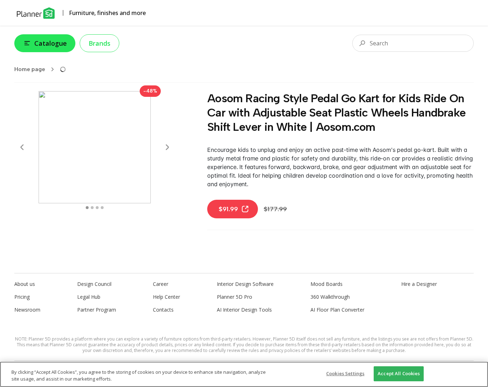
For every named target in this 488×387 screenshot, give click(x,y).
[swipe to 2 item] (97, 207)
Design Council (94, 284)
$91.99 (228, 209)
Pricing (22, 296)
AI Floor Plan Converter (337, 309)
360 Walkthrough (330, 296)
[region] (244, 374)
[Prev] (22, 147)
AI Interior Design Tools (244, 309)
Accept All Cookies (399, 373)
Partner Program (96, 309)
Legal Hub (88, 296)
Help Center (166, 296)
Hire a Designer (419, 284)
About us (24, 284)
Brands (99, 43)
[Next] (167, 147)
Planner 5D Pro (234, 296)
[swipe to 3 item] (102, 207)
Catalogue (50, 43)
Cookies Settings (345, 373)
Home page (29, 69)
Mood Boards (326, 284)
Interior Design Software (245, 284)
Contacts (163, 309)
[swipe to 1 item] (92, 207)
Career (160, 284)
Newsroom (27, 309)
